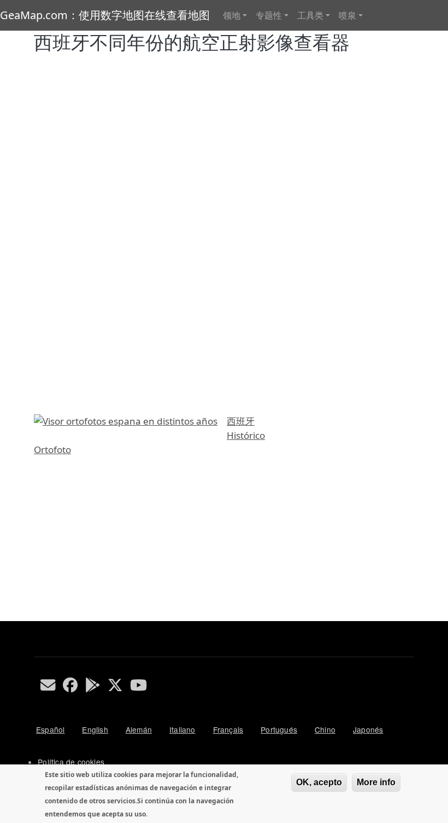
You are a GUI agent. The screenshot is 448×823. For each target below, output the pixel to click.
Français (228, 729)
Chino (325, 729)
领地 (231, 15)
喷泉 (347, 15)
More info (376, 782)
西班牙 (241, 421)
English (95, 729)
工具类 (310, 15)
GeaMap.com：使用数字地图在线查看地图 (105, 15)
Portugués (279, 729)
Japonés (368, 729)
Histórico (246, 435)
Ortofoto (52, 449)
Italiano (182, 729)
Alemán (139, 729)
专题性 (269, 15)
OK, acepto (319, 782)
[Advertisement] (224, 544)
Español (50, 729)
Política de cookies (71, 761)
